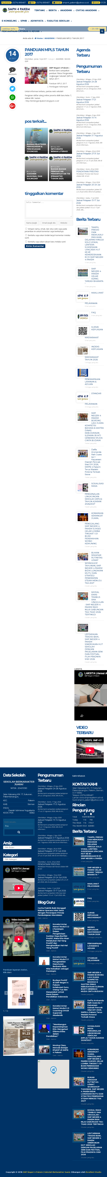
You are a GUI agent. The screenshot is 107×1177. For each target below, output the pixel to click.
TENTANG (39, 10)
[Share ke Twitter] (12, 89)
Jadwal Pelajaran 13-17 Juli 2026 (52, 891)
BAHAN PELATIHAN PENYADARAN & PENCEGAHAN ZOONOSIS (36, 148)
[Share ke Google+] (12, 106)
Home (39, 38)
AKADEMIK (66, 10)
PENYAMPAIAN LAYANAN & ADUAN (20, 31)
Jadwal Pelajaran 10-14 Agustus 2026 (86, 118)
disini (9, 972)
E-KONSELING (9, 21)
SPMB (23, 21)
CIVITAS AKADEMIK (86, 10)
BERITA (53, 10)
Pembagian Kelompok (58, 86)
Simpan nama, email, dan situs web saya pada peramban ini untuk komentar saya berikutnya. (46, 230)
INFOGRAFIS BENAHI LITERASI (59, 150)
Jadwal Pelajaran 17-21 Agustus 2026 (86, 100)
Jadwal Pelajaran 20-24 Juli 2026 (52, 877)
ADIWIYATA (37, 21)
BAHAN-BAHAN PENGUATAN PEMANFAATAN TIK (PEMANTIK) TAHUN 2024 (60, 174)
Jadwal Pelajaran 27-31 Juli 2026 (52, 851)
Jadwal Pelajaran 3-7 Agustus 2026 (53, 838)
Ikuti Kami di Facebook (78, 776)
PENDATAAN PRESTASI (87, 171)
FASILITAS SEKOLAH (58, 21)
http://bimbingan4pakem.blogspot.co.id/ (42, 101)
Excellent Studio (93, 1172)
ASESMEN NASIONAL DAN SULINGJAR (34, 176)
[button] (31, 993)
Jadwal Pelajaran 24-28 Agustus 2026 (86, 83)
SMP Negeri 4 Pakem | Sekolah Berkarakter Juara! (46, 1172)
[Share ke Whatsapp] (12, 97)
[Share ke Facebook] (12, 80)
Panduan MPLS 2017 (58, 83)
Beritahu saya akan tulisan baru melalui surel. (47, 241)
